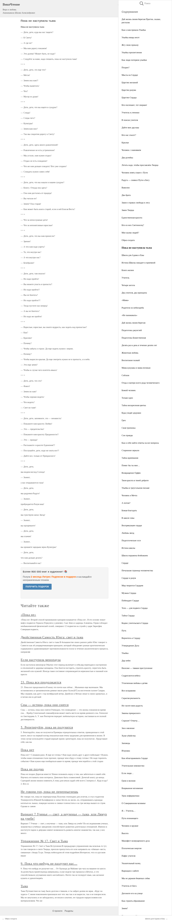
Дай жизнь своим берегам (133, 322)
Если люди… (128, 773)
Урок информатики (130, 795)
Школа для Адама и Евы (133, 255)
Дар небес (126, 660)
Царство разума (129, 89)
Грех (124, 420)
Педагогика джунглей (132, 330)
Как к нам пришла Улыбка (134, 29)
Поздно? (125, 67)
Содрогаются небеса (131, 675)
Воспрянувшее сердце (132, 525)
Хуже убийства (129, 735)
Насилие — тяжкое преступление (137, 668)
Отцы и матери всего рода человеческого (141, 382)
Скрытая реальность (131, 698)
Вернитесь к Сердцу (131, 638)
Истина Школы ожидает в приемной (138, 262)
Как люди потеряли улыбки (134, 59)
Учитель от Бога (129, 885)
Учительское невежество (133, 765)
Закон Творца (128, 210)
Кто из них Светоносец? (133, 225)
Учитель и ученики (130, 112)
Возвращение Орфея (131, 472)
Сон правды (127, 435)
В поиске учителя (130, 120)
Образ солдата (128, 240)
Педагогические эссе (131, 540)
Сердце (125, 562)
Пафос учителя (128, 855)
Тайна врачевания (130, 457)
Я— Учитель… (129, 810)
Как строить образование (133, 900)
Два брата (126, 195)
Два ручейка (127, 157)
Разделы (69, 911)
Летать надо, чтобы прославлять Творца (140, 165)
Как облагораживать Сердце (135, 758)
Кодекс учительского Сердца (135, 623)
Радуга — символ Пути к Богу (136, 180)
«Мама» (125, 300)
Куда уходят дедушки (131, 412)
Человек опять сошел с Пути (135, 172)
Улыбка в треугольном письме (135, 487)
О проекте (57, 911)
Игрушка (126, 750)
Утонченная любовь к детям (134, 683)
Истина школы (128, 547)
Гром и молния (128, 780)
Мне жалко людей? (130, 232)
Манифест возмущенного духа (136, 840)
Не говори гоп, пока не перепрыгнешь (49, 791)
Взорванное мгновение (132, 788)
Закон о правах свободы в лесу (136, 202)
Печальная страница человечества (137, 570)
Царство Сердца (129, 97)
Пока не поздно (32, 769)
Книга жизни (128, 270)
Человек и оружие (130, 825)
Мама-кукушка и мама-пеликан (136, 367)
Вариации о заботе (130, 870)
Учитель (125, 277)
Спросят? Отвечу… (131, 720)
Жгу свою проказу (130, 44)
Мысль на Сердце (130, 74)
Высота (125, 833)
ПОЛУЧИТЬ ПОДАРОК (37, 586)
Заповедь (126, 743)
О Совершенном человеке (134, 803)
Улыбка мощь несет (130, 37)
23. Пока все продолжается (41, 682)
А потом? (126, 502)
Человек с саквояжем (131, 150)
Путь (124, 630)
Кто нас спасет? (129, 135)
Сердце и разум (129, 578)
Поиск (144, 3)
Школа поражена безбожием (135, 555)
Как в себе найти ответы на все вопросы (140, 442)
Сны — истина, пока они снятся (45, 705)
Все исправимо (129, 690)
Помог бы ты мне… (131, 465)
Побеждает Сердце (130, 600)
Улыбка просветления (132, 52)
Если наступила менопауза (41, 659)
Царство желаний (130, 82)
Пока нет (27, 750)
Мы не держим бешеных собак (136, 878)
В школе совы (128, 517)
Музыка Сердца (129, 593)
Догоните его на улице (132, 893)
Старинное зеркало (130, 450)
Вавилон (126, 187)
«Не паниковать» (129, 315)
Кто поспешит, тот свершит (134, 105)
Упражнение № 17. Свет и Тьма (44, 841)
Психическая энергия (131, 848)
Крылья (125, 142)
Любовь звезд (128, 532)
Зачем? (125, 908)
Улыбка (125, 653)
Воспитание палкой (131, 360)
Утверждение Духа (130, 645)
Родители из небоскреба (133, 307)
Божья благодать (129, 510)
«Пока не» (28, 614)
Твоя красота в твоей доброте (135, 480)
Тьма (24, 886)
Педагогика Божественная (134, 337)
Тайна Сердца (128, 615)
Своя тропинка (128, 427)
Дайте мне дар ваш (130, 127)
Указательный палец (131, 863)
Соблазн (125, 375)
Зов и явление (128, 728)
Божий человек (129, 390)
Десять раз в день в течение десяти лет (139, 345)
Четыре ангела (128, 285)
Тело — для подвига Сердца (135, 608)
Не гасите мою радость (132, 705)
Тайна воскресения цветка (134, 405)
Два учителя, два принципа (134, 292)
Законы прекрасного (131, 713)
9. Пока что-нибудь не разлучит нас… (49, 863)
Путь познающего (130, 818)
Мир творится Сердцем (132, 585)
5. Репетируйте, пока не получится (47, 727)
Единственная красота (132, 217)
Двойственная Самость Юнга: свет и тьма (52, 637)
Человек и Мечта (129, 495)
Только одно (127, 397)
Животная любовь (130, 352)
